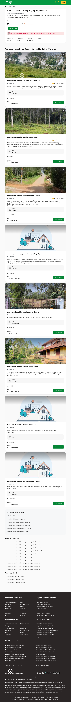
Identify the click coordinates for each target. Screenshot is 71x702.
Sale (11, 7)
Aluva (21, 626)
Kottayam (8, 606)
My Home (48, 682)
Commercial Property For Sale (13, 665)
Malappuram (24, 611)
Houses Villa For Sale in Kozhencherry (46, 661)
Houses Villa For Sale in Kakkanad (45, 650)
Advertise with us (57, 682)
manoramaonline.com (52, 697)
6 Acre (14, 438)
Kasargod (23, 615)
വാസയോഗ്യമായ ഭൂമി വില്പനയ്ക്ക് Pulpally (23, 254)
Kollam (22, 602)
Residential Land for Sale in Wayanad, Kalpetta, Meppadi (24, 548)
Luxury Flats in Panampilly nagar (45, 615)
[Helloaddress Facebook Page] (37, 673)
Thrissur (22, 609)
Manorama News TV (42, 677)
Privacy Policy (44, 699)
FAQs (58, 699)
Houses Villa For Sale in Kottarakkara (46, 658)
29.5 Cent (15, 152)
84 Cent (14, 94)
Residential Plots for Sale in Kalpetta (19, 525)
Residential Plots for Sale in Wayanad (19, 522)
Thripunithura (24, 635)
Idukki (22, 606)
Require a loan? (28, 24)
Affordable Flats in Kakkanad (45, 606)
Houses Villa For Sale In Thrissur (44, 647)
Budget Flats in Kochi (42, 602)
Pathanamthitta (24, 604)
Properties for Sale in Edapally (45, 632)
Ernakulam (8, 609)
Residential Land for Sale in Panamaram (22, 367)
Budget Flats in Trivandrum (44, 604)
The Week (29, 679)
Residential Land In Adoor (43, 663)
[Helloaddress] (10, 2)
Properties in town (15, 579)
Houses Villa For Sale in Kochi (44, 645)
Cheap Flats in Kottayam (43, 613)
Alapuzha (8, 604)
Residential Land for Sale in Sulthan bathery (23, 80)
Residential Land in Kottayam (13, 647)
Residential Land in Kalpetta (16, 519)
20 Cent (14, 269)
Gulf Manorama (9, 679)
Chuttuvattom (54, 677)
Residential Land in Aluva (12, 652)
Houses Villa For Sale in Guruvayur (45, 656)
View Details (58, 103)
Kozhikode (8, 613)
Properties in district (16, 576)
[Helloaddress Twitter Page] (40, 673)
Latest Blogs (17, 682)
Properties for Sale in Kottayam (45, 628)
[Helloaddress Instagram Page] (43, 673)
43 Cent (14, 494)
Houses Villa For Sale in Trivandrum (15, 645)
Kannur (7, 615)
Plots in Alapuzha (41, 609)
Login (63, 2)
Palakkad (8, 611)
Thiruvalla (8, 635)
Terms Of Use (52, 699)
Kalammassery (24, 630)
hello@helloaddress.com (51, 692)
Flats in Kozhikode (41, 611)
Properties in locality (16, 582)
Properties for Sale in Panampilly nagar (47, 630)
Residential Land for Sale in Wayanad (21, 425)
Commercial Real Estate (43, 665)
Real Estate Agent (10, 661)
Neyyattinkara (9, 637)
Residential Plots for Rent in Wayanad (19, 528)
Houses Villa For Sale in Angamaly (14, 654)
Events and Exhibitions (37, 682)
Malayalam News (20, 677)
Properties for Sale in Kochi (44, 624)
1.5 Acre (14, 381)
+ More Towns (24, 637)
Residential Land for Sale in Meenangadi (22, 137)
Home (7, 7)
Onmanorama (31, 677)
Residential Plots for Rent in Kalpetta (19, 531)
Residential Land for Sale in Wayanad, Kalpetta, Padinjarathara (25, 551)
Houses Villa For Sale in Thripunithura (46, 652)
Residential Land (18, 7)
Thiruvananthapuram (11, 602)
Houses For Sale (40, 654)
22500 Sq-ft (15, 323)
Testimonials (26, 682)
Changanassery (9, 628)
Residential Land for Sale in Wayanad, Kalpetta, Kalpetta (23, 542)
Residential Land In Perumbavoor (14, 658)
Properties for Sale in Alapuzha (45, 635)
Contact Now (13, 28)
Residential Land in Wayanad (16, 516)
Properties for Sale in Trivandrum (46, 626)
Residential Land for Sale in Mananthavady (23, 195)
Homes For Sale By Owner (12, 650)
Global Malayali (20, 679)
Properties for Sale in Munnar (45, 637)
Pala (6, 632)
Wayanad (27, 7)
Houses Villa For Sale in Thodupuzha (15, 663)
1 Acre (14, 210)
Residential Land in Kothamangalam (15, 656)
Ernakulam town (24, 624)
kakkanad (23, 628)
